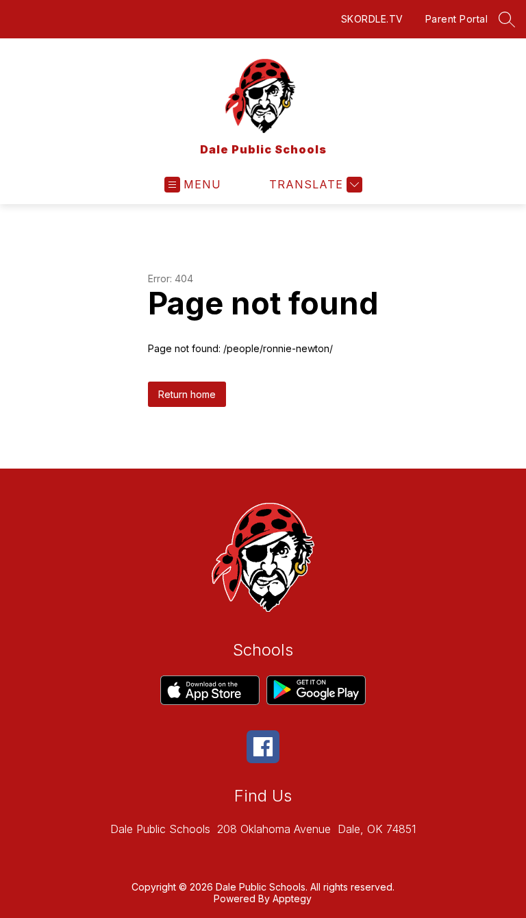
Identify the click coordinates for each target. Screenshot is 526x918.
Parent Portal (456, 19)
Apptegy (292, 898)
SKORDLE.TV (372, 19)
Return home (187, 394)
